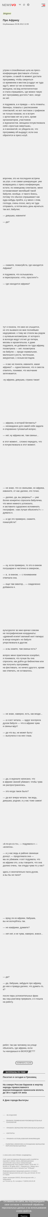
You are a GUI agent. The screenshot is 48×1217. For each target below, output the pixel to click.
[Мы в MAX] (24, 4)
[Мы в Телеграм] (28, 4)
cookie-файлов (23, 1211)
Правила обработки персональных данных (25, 1128)
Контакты (11, 1133)
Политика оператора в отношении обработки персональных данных (25, 1145)
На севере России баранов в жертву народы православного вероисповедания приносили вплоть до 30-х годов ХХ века (23, 1088)
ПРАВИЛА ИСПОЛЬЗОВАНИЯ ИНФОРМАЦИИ (23, 1139)
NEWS (9, 4)
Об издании (12, 1115)
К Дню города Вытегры (15, 1100)
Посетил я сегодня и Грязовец (19, 1077)
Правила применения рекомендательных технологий (24, 1121)
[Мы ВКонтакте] (19, 4)
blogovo (7, 13)
